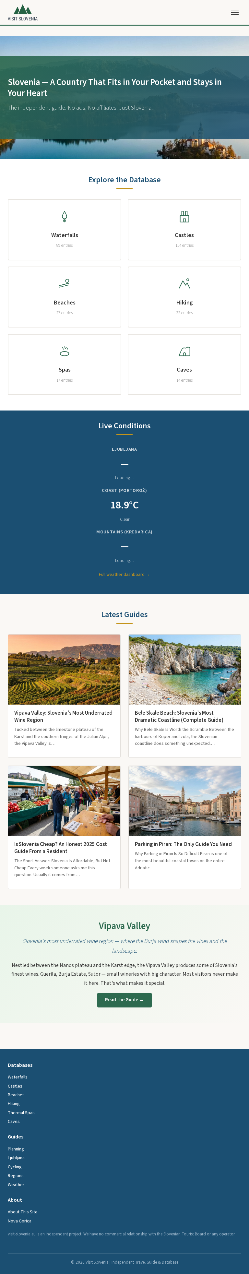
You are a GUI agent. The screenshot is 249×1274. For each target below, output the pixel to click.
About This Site (23, 1212)
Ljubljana (16, 1157)
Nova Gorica (19, 1221)
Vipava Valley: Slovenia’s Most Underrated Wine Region (63, 716)
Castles (15, 1086)
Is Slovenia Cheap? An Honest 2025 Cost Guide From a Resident (60, 847)
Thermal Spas (21, 1112)
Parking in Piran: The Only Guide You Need (183, 844)
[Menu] (234, 12)
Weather (16, 1184)
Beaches (16, 1094)
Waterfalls (18, 1077)
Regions (16, 1175)
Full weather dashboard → (124, 574)
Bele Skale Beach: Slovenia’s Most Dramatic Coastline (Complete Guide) (179, 716)
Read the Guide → (124, 999)
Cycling (15, 1166)
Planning (16, 1149)
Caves (14, 1121)
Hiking (14, 1103)
